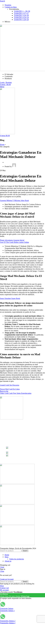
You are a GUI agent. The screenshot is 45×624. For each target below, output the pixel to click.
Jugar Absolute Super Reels (10, 298)
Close (2, 567)
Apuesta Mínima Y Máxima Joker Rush (14, 200)
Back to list (4, 391)
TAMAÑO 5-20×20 (21, 20)
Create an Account (7, 579)
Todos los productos (16, 559)
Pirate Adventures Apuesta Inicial (12, 240)
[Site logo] (7, 134)
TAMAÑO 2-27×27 (21, 13)
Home (2, 145)
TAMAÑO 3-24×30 (21, 15)
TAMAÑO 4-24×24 (21, 17)
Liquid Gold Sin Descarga (9, 385)
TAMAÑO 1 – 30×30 (22, 11)
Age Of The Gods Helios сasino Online (14, 242)
